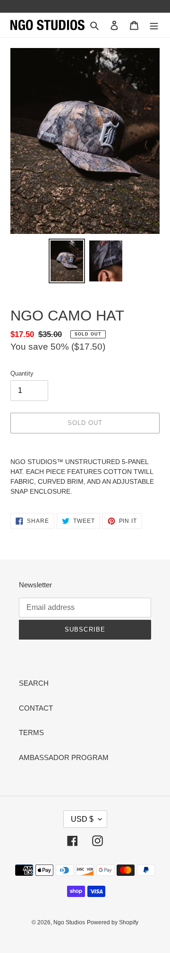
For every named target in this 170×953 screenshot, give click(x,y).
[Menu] (154, 25)
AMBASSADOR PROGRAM (64, 757)
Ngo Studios (69, 922)
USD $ (82, 819)
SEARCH (34, 683)
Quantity (22, 373)
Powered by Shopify (112, 922)
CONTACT (36, 708)
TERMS (31, 733)
